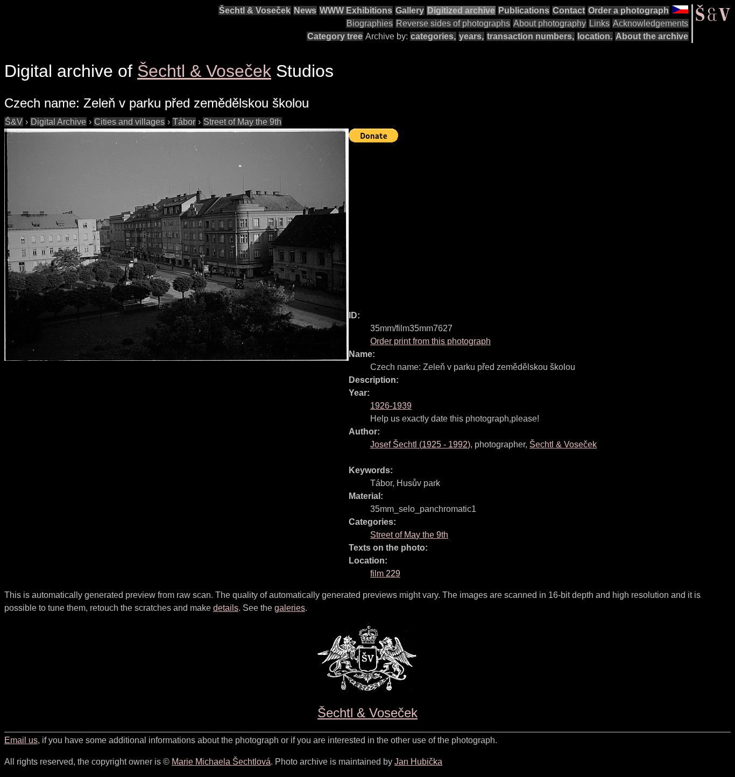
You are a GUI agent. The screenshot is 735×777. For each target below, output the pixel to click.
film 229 (385, 573)
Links (599, 23)
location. (594, 36)
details (225, 607)
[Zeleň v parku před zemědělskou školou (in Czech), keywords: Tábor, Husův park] (176, 245)
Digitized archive (461, 10)
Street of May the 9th (242, 121)
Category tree (335, 36)
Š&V (14, 121)
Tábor (184, 121)
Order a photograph (628, 10)
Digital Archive (58, 121)
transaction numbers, (530, 36)
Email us (21, 740)
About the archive (652, 36)
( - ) (420, 444)
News (305, 10)
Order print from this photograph (430, 341)
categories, (433, 36)
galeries (289, 607)
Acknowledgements (650, 23)
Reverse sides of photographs (453, 23)
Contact (569, 10)
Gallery (409, 10)
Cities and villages (129, 121)
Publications (523, 10)
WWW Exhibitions (356, 10)
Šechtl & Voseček (255, 10)
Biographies (370, 23)
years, (471, 36)
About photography (549, 23)
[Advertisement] (542, 221)
